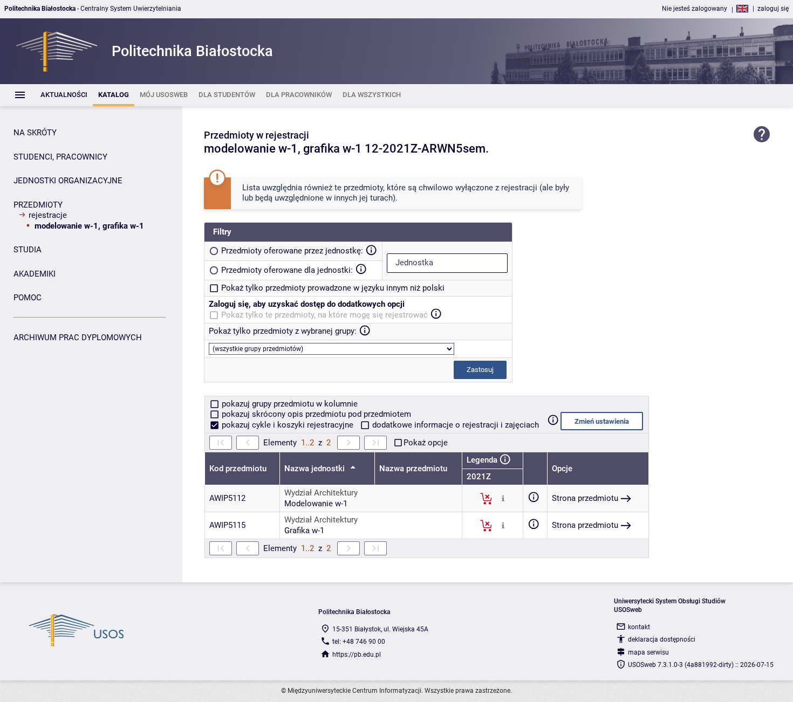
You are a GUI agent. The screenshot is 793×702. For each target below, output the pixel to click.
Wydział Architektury (321, 493)
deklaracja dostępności (661, 639)
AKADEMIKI (34, 274)
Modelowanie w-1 (315, 503)
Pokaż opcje (426, 443)
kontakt (639, 627)
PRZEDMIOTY (38, 205)
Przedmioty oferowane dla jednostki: (287, 270)
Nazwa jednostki (315, 468)
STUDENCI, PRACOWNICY (60, 157)
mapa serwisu (648, 652)
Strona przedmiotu (585, 498)
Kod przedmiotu (237, 468)
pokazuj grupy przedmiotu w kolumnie (289, 404)
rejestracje (48, 215)
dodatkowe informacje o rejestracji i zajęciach (454, 425)
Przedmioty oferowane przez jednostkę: (292, 251)
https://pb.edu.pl (356, 654)
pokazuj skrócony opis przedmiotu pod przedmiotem (315, 414)
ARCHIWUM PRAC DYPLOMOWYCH (77, 337)
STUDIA (27, 249)
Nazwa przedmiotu (413, 468)
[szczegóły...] (503, 498)
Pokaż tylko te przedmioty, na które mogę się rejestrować (324, 315)
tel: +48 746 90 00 (358, 641)
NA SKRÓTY (35, 132)
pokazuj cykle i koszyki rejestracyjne (288, 425)
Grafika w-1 (304, 530)
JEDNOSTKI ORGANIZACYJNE (67, 180)
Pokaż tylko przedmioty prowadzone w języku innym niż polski (333, 288)
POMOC (27, 297)
